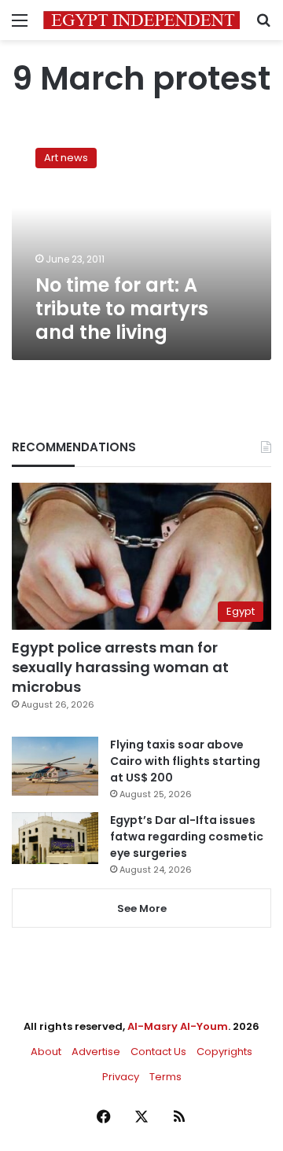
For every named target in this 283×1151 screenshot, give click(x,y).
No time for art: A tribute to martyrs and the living (121, 308)
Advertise (96, 1051)
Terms (165, 1076)
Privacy (120, 1076)
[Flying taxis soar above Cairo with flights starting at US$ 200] (55, 766)
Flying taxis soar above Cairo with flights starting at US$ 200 (185, 761)
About (46, 1051)
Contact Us (158, 1051)
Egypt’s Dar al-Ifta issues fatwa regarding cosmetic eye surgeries (186, 836)
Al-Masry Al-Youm (177, 1026)
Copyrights (224, 1051)
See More (142, 908)
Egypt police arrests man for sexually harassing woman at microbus (120, 667)
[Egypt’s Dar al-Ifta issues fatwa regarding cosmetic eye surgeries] (55, 838)
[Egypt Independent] (141, 20)
